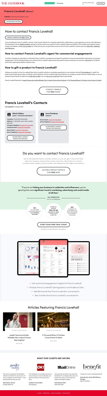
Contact (39, 393)
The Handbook (85, 72)
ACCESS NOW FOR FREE (13, 21)
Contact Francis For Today (18, 37)
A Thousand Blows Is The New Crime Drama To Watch (85, 80)
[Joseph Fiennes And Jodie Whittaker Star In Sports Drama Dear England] (19, 321)
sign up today (27, 46)
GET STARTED (101, 3)
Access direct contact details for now (20, 137)
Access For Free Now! (26, 125)
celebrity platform (25, 44)
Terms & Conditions (56, 393)
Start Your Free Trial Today (53, 224)
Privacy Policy (66, 393)
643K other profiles (35, 76)
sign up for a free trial (52, 76)
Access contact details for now (53, 171)
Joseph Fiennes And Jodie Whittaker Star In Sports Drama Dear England (44, 80)
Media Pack (46, 393)
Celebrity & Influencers (19, 330)
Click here (88, 60)
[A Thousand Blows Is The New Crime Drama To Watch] (53, 321)
